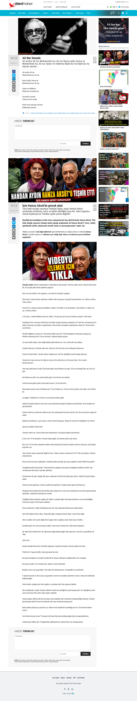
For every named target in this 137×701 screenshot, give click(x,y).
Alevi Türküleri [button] (67, 13)
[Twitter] (13, 75)
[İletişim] (123, 13)
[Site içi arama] (127, 13)
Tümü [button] (88, 13)
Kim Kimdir (81, 678)
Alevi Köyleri (80, 13)
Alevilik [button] (45, 13)
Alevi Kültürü (56, 13)
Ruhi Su (33, 113)
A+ (95, 58)
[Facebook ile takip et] (65, 689)
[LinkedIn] (13, 78)
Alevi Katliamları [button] (34, 13)
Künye (63, 678)
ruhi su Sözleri (83, 113)
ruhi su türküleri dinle (59, 113)
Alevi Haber (22, 13)
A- (95, 62)
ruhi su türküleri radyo (72, 113)
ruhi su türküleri (48, 113)
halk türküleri (39, 113)
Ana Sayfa (55, 678)
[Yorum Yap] (13, 90)
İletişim (69, 678)
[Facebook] (13, 71)
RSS (74, 678)
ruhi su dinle (91, 113)
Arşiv (56, 2)
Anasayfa (12, 13)
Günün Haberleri (48, 2)
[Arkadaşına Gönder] (13, 82)
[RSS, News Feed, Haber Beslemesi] (68, 689)
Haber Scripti (67, 693)
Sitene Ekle (63, 2)
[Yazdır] (13, 86)
